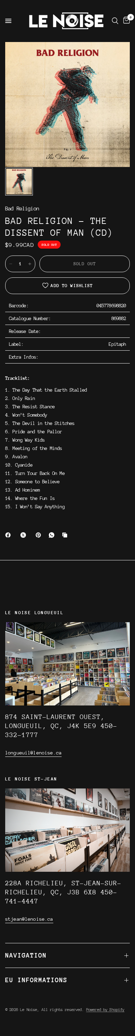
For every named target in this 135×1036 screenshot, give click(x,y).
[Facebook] (9, 535)
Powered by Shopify (105, 1009)
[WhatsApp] (53, 535)
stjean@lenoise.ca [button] (29, 919)
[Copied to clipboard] (66, 535)
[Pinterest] (40, 535)
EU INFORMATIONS (36, 980)
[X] (24, 535)
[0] (125, 21)
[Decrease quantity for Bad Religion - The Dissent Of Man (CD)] (11, 264)
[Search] (115, 21)
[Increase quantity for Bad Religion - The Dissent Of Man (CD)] (30, 264)
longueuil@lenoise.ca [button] (33, 752)
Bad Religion (22, 209)
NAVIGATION (26, 955)
